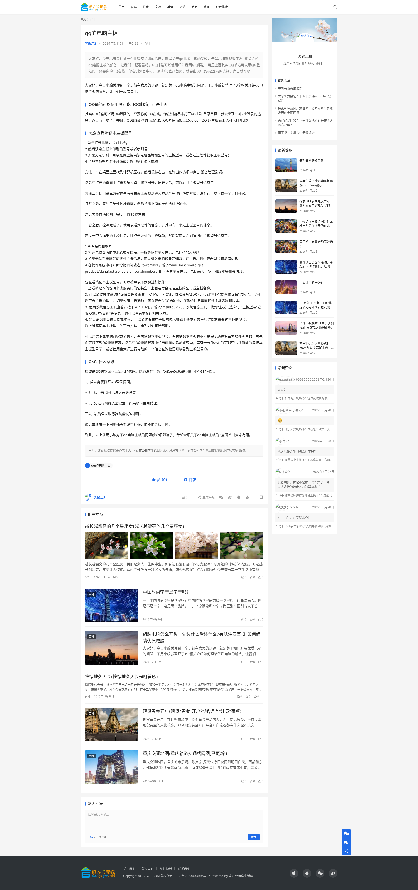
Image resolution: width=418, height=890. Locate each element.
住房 (146, 7)
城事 (134, 7)
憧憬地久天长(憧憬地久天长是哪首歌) (121, 676)
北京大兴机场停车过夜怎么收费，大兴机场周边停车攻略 (320, 429)
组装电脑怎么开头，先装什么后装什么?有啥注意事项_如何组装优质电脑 (201, 637)
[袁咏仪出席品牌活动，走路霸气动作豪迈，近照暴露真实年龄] (286, 267)
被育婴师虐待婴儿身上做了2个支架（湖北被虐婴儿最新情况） (324, 495)
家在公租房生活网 (148, 450)
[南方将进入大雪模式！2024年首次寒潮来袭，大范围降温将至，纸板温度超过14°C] (286, 348)
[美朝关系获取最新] (286, 165)
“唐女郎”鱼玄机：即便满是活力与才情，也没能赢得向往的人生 (316, 307)
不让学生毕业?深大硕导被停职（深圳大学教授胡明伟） (319, 526)
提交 (253, 837)
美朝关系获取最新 (290, 88)
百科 (147, 43)
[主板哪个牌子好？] (286, 287)
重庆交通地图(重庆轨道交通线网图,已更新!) (185, 753)
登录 (91, 837)
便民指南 (222, 7)
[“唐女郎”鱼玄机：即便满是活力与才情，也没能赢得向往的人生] (286, 307)
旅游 (182, 7)
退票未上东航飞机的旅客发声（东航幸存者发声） (316, 459)
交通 (158, 7)
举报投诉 (166, 869)
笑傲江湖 (91, 43)
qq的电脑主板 (100, 465)
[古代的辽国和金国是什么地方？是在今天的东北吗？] (286, 226)
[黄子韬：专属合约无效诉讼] (286, 246)
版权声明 (148, 869)
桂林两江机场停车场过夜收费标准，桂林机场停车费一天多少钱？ (326, 398)
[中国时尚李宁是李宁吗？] (111, 605)
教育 (195, 7)
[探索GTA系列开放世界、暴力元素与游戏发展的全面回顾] (286, 206)
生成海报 (208, 497)
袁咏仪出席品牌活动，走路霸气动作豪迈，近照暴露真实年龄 (316, 266)
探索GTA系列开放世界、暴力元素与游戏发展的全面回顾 (316, 205)
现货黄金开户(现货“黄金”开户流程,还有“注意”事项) (192, 711)
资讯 (207, 7)
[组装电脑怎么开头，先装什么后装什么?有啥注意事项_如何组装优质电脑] (111, 648)
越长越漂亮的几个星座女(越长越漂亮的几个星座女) (134, 526)
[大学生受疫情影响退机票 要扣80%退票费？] (286, 185)
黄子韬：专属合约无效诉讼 (296, 132)
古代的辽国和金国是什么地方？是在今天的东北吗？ (316, 226)
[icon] (294, 873)
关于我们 (129, 869)
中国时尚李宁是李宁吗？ (167, 592)
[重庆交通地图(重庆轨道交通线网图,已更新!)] (111, 767)
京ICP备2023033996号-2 (192, 876)
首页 (121, 7)
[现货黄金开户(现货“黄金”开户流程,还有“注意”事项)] (111, 724)
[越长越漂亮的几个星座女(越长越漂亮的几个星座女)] (174, 545)
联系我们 (184, 869)
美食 (170, 7)
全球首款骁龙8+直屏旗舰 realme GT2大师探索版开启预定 (316, 327)
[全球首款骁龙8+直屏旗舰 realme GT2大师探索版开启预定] (286, 328)
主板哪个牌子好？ (311, 282)
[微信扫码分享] (221, 497)
